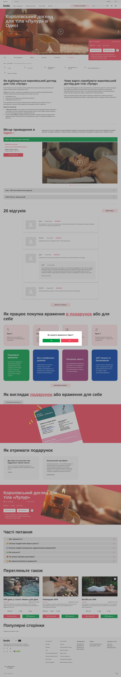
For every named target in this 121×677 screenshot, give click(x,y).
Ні (69, 340)
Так (51, 340)
